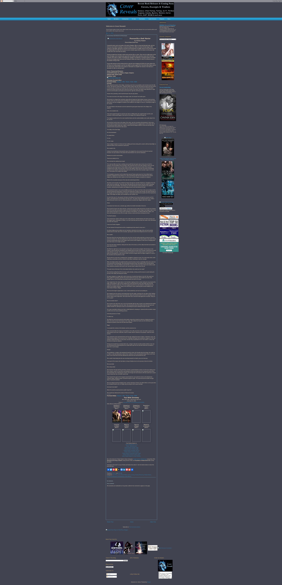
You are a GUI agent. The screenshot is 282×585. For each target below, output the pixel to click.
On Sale (134, 19)
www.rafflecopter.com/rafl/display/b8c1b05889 (133, 402)
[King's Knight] (168, 156)
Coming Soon (125, 19)
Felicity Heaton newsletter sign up (131, 450)
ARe (123, 81)
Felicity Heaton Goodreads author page (131, 453)
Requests (162, 19)
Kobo (131, 81)
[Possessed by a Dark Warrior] (115, 38)
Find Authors (142, 19)
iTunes (127, 81)
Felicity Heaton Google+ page (131, 447)
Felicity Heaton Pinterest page (131, 449)
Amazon (119, 81)
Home (109, 19)
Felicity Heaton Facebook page (131, 451)
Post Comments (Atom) (134, 527)
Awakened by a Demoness (139, 459)
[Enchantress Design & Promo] (141, 553)
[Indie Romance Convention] (165, 548)
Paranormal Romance (112, 476)
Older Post (153, 522)
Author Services (152, 19)
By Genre (116, 19)
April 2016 (115, 474)
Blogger (149, 582)
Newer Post (110, 522)
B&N (135, 81)
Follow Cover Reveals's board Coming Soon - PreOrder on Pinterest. (168, 159)
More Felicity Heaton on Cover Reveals (131, 456)
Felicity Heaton (147, 474)
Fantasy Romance (139, 474)
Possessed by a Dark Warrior (124, 476)
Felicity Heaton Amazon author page (131, 454)
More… (169, 19)
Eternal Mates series (125, 474)
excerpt (133, 474)
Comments (110, 576)
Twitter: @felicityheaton (131, 446)
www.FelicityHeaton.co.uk (131, 444)
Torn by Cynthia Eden (165, 87)
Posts (109, 574)
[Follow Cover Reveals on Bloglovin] (166, 209)
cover (119, 474)
